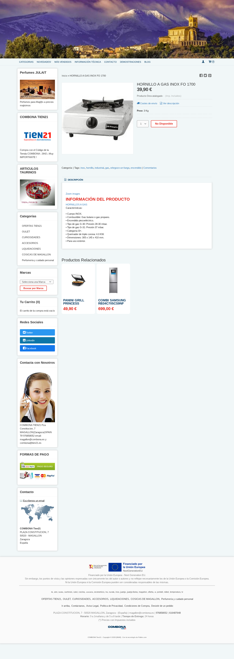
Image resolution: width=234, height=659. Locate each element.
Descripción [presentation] (75, 180)
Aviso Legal (92, 605)
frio (107, 592)
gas (107, 167)
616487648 (175, 612)
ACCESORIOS (30, 243)
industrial (99, 167)
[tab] (73, 180)
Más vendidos (62, 62)
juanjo (123, 592)
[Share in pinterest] (210, 75)
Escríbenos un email (33, 500)
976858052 (161, 612)
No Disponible (164, 123)
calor (75, 592)
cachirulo (68, 592)
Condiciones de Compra (136, 605)
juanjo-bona (132, 592)
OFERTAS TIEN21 (32, 225)
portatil (160, 592)
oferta (150, 592)
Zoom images (73, 193)
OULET (26, 231)
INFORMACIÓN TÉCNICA (88, 62)
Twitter (29, 332)
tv (182, 592)
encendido (136, 167)
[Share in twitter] (205, 75)
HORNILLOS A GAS (76, 204)
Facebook (31, 348)
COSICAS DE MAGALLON (36, 254)
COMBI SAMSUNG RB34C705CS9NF (112, 301)
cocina (82, 592)
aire (55, 592)
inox (83, 167)
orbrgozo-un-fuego (119, 167)
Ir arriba (66, 605)
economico (99, 592)
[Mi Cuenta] (203, 62)
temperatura (175, 592)
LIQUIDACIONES (31, 248)
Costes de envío (148, 103)
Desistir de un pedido (162, 605)
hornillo (89, 167)
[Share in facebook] (201, 75)
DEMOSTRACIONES (130, 62)
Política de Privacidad (111, 605)
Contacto (110, 62)
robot (166, 592)
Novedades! (44, 62)
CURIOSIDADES (31, 237)
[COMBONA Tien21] (117, 29)
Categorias (26, 62)
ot (155, 592)
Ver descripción (171, 103)
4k (52, 592)
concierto (89, 592)
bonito (61, 592)
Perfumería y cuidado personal (38, 260)
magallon (143, 592)
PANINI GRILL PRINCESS (73, 301)
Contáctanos (78, 605)
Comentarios (150, 167)
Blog (147, 62)
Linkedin (30, 340)
